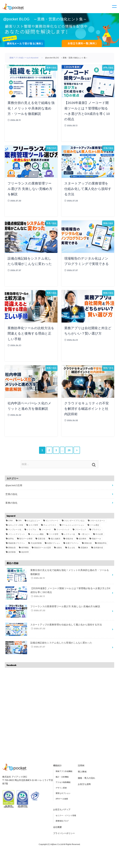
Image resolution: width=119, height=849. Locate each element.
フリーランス (80, 529)
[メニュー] (114, 6)
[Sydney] (13, 6)
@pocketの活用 (13, 485)
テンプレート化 (14, 529)
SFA (20, 521)
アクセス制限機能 (63, 782)
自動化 (59, 548)
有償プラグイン (72, 543)
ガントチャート (52, 521)
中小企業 (99, 534)
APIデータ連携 (62, 799)
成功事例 (82, 539)
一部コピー (85, 534)
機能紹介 (57, 765)
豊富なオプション (63, 793)
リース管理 (53, 534)
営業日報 (41, 539)
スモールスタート (97, 521)
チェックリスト (49, 525)
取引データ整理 (25, 539)
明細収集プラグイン (16, 543)
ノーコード (46, 529)
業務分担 (88, 543)
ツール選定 (94, 525)
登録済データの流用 (42, 548)
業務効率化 (102, 543)
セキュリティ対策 (15, 525)
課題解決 (84, 548)
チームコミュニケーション (73, 525)
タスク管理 (33, 525)
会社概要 (57, 827)
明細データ (96, 539)
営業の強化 (11, 494)
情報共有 (69, 539)
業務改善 (12, 548)
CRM (10, 521)
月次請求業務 (36, 543)
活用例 (81, 765)
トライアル (31, 529)
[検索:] (59, 464)
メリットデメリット (16, 534)
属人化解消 (55, 539)
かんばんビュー (33, 521)
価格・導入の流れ (86, 778)
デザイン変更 (61, 788)
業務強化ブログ (62, 821)
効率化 (11, 539)
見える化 (71, 548)
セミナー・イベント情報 (66, 815)
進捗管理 (25, 552)
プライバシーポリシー (64, 833)
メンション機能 (37, 534)
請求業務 (12, 552)
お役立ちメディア (62, 809)
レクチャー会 (69, 534)
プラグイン (96, 529)
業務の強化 (11, 502)
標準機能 (25, 548)
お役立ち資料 (84, 784)
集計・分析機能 (62, 777)
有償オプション (53, 543)
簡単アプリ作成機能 (64, 771)
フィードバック (62, 529)
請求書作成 (98, 548)
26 (69, 450)
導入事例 (82, 771)
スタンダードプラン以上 (74, 521)
